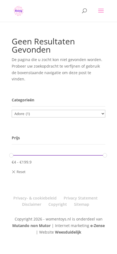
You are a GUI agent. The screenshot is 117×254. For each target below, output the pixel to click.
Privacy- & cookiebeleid (35, 198)
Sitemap (81, 204)
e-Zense (97, 225)
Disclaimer (31, 204)
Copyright (57, 204)
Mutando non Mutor (32, 225)
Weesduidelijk (68, 232)
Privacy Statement (81, 198)
